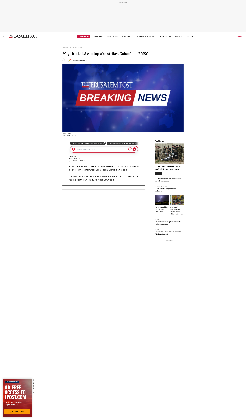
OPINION (178, 36)
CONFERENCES (83, 36)
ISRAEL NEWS (98, 36)
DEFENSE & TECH (165, 36)
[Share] (64, 60)
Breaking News (77, 47)
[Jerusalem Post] (21, 36)
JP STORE (189, 36)
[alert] (17, 398)
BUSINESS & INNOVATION (145, 36)
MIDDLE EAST (127, 36)
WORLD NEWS (112, 36)
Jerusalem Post (66, 47)
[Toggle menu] (4, 36)
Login (239, 37)
